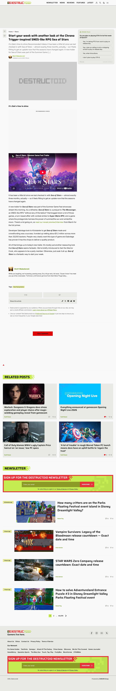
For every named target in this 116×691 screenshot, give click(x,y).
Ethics (17, 641)
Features (81, 3)
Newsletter (52, 3)
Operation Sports (23, 652)
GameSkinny (11, 652)
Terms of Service (62, 489)
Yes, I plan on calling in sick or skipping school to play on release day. (96, 48)
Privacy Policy (74, 489)
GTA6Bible (77, 652)
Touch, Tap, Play (47, 652)
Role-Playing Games (19, 287)
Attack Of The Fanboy (44, 649)
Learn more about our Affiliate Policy (45, 310)
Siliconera (67, 649)
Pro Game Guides (13, 649)
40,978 (60, 616)
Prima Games (58, 649)
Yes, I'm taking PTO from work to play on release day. (96, 42)
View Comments (42, 333)
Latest (90, 3)
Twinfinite (24, 649)
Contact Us (25, 641)
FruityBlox (58, 652)
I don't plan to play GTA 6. (91, 57)
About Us (10, 641)
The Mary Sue (35, 652)
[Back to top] (3, 365)
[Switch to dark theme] (104, 3)
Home (11, 31)
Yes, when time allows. (90, 53)
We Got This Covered (79, 649)
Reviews (70, 3)
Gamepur (32, 649)
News (62, 3)
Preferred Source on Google (45, 314)
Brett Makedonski (19, 56)
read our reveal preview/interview (49, 222)
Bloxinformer (67, 652)
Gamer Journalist (94, 649)
